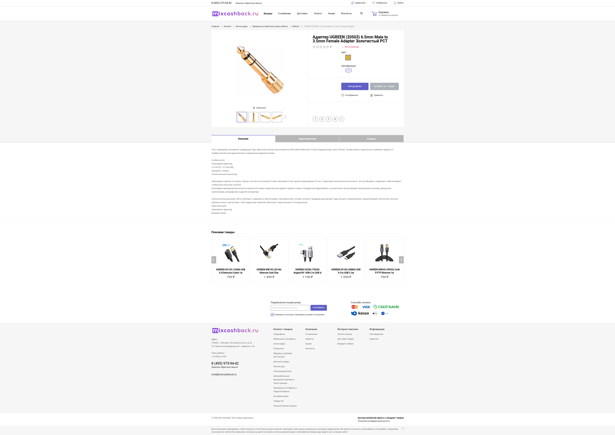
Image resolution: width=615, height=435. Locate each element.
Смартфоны (279, 334)
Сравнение (359, 3)
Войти (400, 3)
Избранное (381, 3)
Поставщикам (376, 334)
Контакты (346, 13)
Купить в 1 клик (384, 86)
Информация (376, 329)
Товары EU (278, 401)
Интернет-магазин (347, 329)
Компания (311, 329)
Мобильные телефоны (284, 339)
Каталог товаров (283, 329)
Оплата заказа (344, 334)
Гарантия (373, 339)
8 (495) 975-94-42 (221, 2)
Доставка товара (345, 339)
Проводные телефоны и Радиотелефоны (285, 390)
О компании (284, 13)
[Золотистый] (348, 57)
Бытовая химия (280, 396)
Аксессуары (279, 343)
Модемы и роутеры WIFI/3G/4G (282, 355)
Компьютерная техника (285, 406)
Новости (309, 339)
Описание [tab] (243, 138)
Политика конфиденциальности (374, 421)
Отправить (319, 308)
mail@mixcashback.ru (224, 374)
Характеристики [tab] (307, 138)
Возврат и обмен (345, 343)
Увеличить (261, 108)
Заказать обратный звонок (224, 367)
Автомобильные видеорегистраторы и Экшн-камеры (284, 379)
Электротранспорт (282, 371)
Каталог (268, 13)
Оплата (318, 13)
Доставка (302, 13)
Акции (331, 13)
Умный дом (279, 366)
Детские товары (281, 361)
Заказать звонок (248, 3)
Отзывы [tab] (371, 138)
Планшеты (278, 348)
